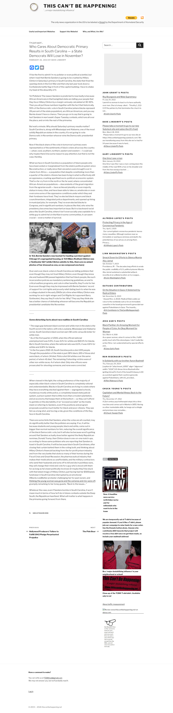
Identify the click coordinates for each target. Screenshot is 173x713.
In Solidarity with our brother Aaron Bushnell (123, 360)
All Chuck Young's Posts (113, 413)
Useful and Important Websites (42, 31)
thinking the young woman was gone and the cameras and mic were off (62, 481)
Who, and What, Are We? (93, 31)
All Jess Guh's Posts (111, 348)
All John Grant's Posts (112, 114)
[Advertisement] (123, 69)
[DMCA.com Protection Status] (110, 460)
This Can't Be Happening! (80, 6)
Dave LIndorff (58, 60)
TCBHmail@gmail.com (53, 678)
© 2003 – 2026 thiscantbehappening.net (45, 707)
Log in (30, 691)
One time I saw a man (112, 158)
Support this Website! (69, 31)
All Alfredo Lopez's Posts (113, 245)
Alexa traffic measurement (114, 604)
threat (102, 22)
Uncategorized (41, 513)
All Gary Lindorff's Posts (113, 172)
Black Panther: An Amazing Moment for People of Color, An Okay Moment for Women (121, 328)
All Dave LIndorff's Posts (113, 146)
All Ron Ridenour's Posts (113, 381)
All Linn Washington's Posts (115, 278)
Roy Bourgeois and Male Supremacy (119, 97)
